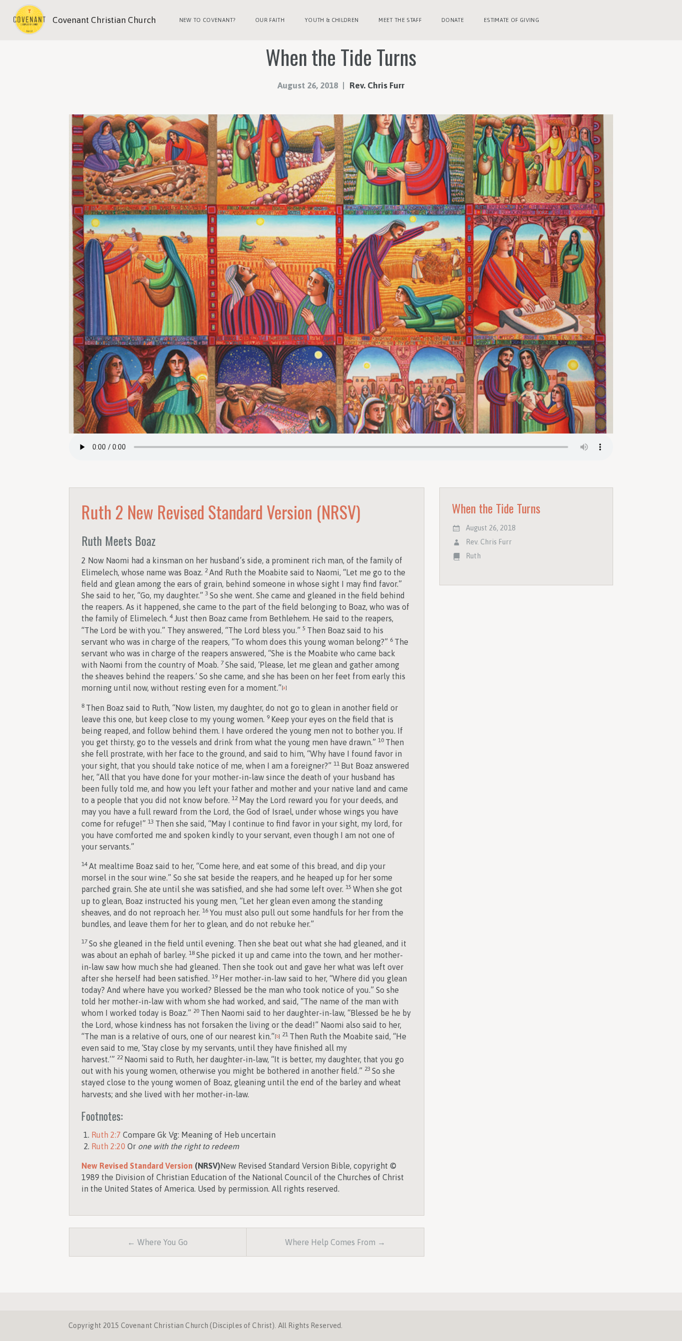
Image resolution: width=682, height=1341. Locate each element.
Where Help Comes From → (335, 1242)
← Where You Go (157, 1242)
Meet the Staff (399, 20)
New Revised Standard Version (137, 1165)
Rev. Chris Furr (376, 85)
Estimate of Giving (511, 20)
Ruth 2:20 (108, 1146)
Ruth (473, 556)
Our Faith (270, 20)
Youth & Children (331, 20)
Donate (452, 20)
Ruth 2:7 (106, 1134)
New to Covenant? (207, 20)
